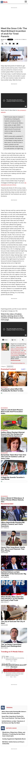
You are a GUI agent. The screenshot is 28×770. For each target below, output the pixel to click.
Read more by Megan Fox (18, 363)
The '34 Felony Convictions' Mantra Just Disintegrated (11, 645)
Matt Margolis (5, 527)
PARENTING (10, 366)
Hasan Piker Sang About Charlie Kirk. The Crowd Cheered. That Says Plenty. (13, 549)
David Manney (4, 552)
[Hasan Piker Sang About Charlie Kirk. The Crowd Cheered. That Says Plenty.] (14, 538)
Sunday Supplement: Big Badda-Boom (14, 739)
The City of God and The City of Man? (13, 622)
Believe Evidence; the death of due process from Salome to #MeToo (18, 348)
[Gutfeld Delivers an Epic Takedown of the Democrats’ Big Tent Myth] (14, 563)
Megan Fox (4, 39)
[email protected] (15, 360)
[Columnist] (5, 346)
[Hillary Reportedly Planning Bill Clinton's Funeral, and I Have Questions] (14, 513)
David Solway (4, 625)
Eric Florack (4, 648)
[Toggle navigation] (25, 1)
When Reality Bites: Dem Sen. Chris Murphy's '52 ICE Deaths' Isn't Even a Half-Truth (12, 598)
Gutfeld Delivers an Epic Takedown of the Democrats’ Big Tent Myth (13, 573)
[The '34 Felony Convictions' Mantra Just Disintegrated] (14, 635)
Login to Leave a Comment (14, 670)
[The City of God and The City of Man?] (14, 612)
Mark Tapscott (5, 602)
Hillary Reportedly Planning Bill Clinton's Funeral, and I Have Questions (12, 524)
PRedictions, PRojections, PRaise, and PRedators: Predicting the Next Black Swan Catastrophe (13, 734)
